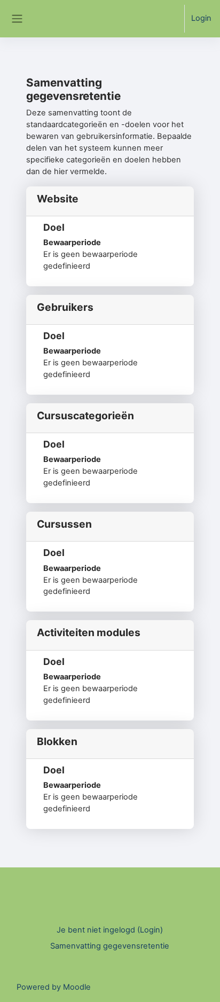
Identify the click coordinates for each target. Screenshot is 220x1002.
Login (201, 18)
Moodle (77, 987)
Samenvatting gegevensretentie (109, 946)
